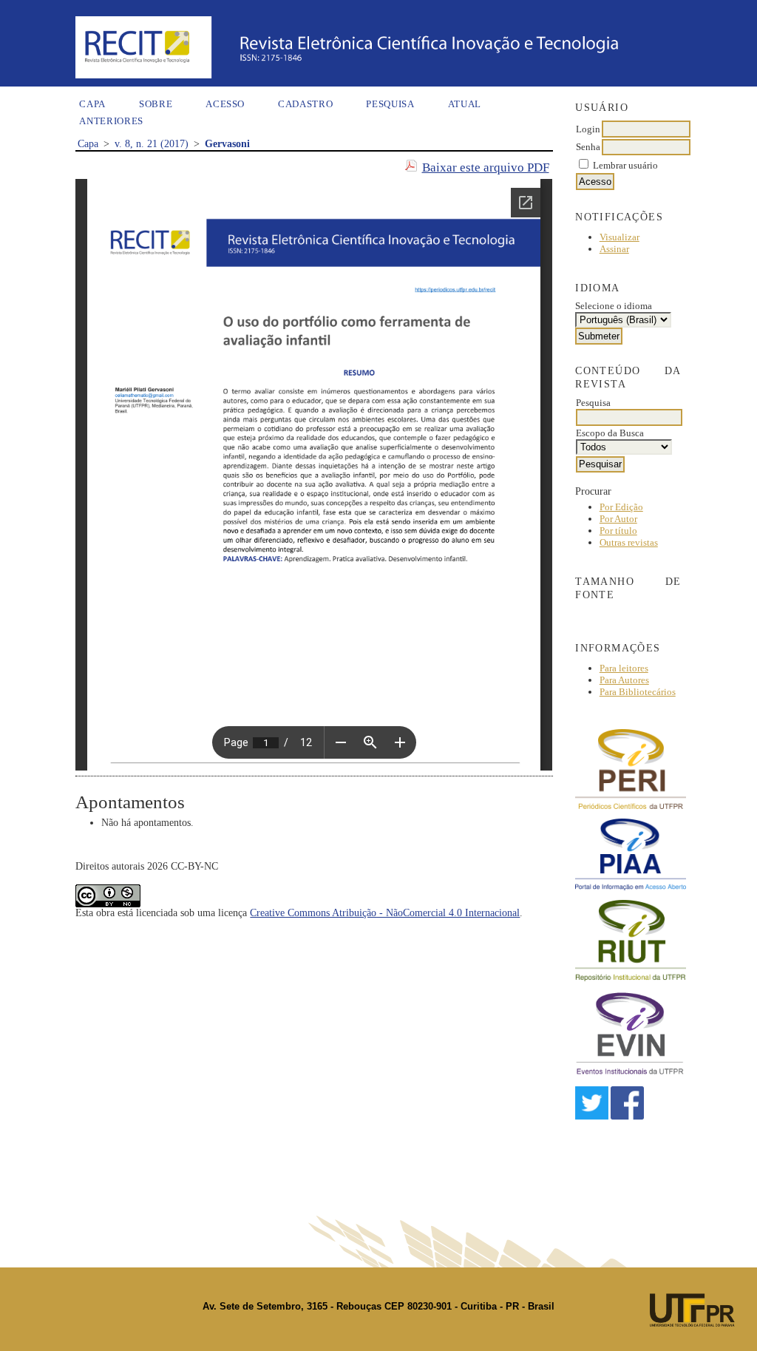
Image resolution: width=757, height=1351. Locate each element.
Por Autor (618, 518)
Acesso (225, 103)
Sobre (155, 103)
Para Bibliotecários (638, 691)
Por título (618, 530)
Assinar (614, 248)
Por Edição (621, 506)
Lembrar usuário (625, 165)
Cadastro (305, 103)
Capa (92, 103)
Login (588, 129)
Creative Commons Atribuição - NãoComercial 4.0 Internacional (385, 912)
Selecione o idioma (613, 305)
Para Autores (624, 679)
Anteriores (111, 120)
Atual (464, 103)
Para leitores (624, 668)
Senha (588, 146)
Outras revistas (629, 542)
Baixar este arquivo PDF (485, 167)
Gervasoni (227, 143)
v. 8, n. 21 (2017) (152, 143)
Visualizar (619, 237)
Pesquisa (390, 103)
